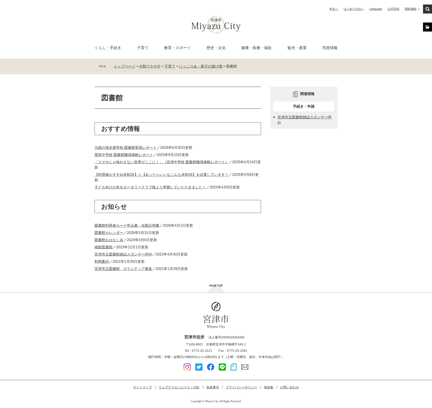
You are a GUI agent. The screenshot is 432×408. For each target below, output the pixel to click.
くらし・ (107, 48)
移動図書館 (103, 247)
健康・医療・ (256, 48)
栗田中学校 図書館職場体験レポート (123, 155)
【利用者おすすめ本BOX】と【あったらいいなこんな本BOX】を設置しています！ (161, 175)
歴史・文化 (216, 48)
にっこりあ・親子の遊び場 (200, 66)
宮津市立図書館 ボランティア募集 (123, 269)
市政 (330, 48)
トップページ (124, 66)
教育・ (177, 48)
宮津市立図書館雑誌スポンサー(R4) (123, 254)
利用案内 (101, 261)
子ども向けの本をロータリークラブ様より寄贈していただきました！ (150, 187)
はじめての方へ (354, 9)
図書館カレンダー (108, 233)
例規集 (268, 387)
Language (375, 9)
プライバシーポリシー (241, 387)
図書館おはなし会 (108, 240)
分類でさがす (150, 66)
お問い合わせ (289, 387)
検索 (427, 9)
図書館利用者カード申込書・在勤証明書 (126, 225)
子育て (142, 48)
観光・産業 (297, 48)
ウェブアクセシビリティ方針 (179, 387)
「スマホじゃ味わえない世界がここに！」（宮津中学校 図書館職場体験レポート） (161, 162)
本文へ (333, 9)
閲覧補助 (410, 9)
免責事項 (212, 387)
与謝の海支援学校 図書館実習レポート (125, 148)
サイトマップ (142, 387)
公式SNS (393, 9)
